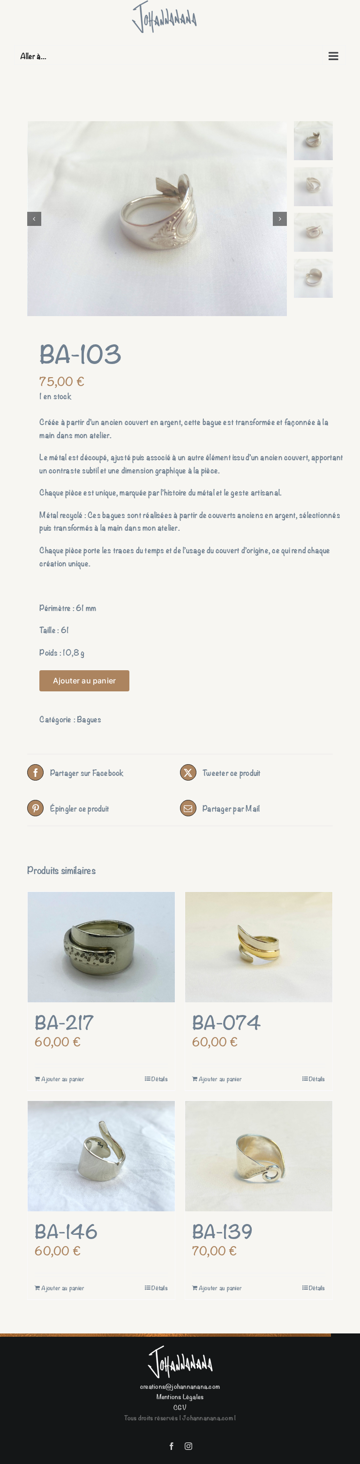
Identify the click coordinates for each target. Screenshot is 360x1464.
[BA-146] (101, 1156)
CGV (180, 1407)
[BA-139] (258, 1156)
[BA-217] (101, 947)
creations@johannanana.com (180, 1386)
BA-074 (227, 1021)
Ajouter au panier (84, 680)
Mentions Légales (180, 1396)
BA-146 (66, 1230)
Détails (159, 1079)
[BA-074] (258, 947)
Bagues (89, 719)
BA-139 (222, 1230)
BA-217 (64, 1021)
